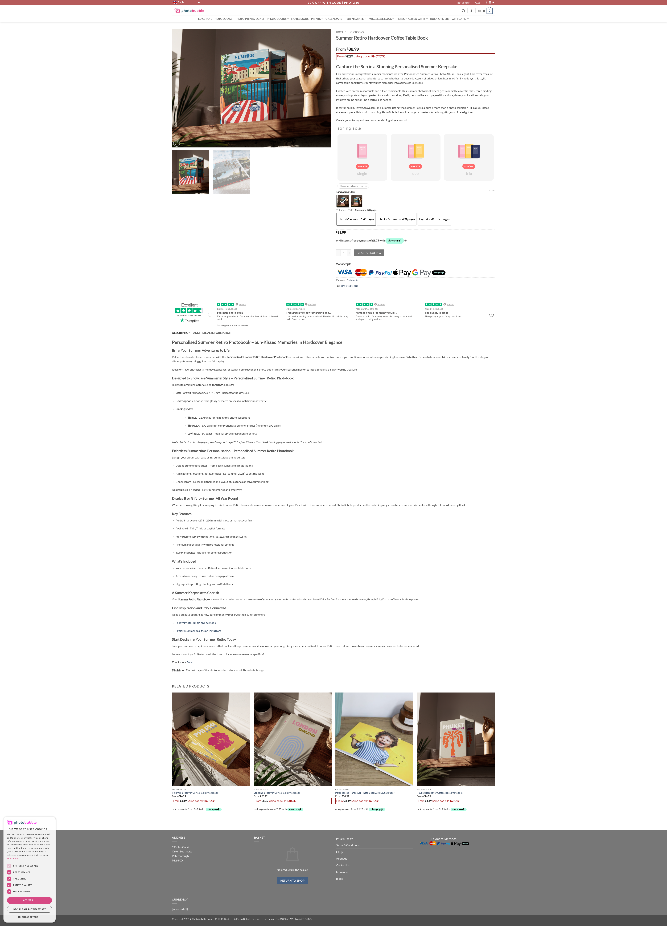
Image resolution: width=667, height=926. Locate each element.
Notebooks (300, 21)
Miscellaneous (380, 21)
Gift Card (459, 21)
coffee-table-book (349, 288)
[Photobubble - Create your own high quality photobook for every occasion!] (189, 13)
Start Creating (369, 255)
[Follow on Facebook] (487, 4)
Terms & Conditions (348, 847)
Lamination (342, 194)
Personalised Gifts (411, 21)
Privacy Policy (344, 840)
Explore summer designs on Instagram (198, 633)
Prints (316, 21)
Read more (12, 858)
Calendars (334, 21)
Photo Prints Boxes (249, 21)
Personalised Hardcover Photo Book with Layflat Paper (364, 795)
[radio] (343, 203)
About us (341, 861)
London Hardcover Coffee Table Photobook (277, 795)
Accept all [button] (29, 900)
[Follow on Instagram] (490, 4)
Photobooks (276, 21)
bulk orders (439, 21)
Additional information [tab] (212, 335)
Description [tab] (181, 335)
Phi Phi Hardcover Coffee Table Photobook (195, 795)
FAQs (477, 3)
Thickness (341, 212)
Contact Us (343, 867)
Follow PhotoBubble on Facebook (196, 625)
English (181, 3)
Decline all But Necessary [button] (29, 909)
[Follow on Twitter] (493, 4)
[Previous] (179, 91)
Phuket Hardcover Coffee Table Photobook (440, 795)
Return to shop (292, 883)
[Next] (323, 91)
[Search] (463, 13)
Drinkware (355, 21)
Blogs (339, 881)
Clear (492, 193)
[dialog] (29, 870)
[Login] (471, 13)
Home (340, 34)
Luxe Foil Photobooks (215, 21)
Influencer (463, 3)
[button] (485, 13)
